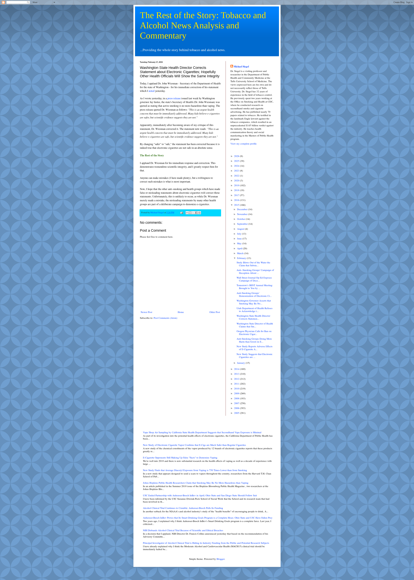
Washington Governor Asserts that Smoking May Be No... (254, 302)
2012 (237, 378)
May (239, 243)
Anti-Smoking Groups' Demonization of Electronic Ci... (254, 294)
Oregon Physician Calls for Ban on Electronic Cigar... (254, 332)
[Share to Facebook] (196, 212)
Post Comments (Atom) (165, 317)
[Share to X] (193, 212)
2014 (237, 369)
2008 (237, 398)
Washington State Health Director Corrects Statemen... (253, 317)
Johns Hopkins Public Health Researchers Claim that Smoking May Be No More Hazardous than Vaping (195, 482)
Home (181, 312)
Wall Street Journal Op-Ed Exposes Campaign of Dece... (254, 279)
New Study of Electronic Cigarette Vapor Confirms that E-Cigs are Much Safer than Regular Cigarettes (194, 444)
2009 (237, 393)
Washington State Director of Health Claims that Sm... (255, 325)
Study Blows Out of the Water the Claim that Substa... (253, 264)
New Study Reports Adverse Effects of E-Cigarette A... (254, 348)
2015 (237, 204)
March (240, 253)
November (242, 214)
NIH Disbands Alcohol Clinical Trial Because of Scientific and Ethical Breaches (183, 530)
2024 (237, 165)
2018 (237, 190)
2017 (237, 195)
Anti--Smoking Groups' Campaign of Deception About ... (255, 271)
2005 (237, 412)
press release (174, 98)
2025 (237, 160)
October (241, 218)
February (242, 258)
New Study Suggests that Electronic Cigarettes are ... (254, 355)
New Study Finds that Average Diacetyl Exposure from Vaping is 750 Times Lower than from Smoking (195, 470)
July (239, 233)
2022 (237, 175)
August (241, 228)
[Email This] (187, 212)
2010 (237, 388)
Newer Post (146, 312)
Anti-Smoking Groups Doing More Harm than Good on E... (254, 340)
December (242, 209)
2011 (237, 383)
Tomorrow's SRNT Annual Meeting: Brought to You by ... (255, 287)
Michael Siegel (241, 66)
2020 (237, 180)
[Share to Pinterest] (199, 212)
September (242, 223)
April (240, 248)
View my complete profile (243, 143)
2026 (237, 156)
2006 (237, 408)
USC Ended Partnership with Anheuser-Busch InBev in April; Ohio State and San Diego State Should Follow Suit (200, 495)
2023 (237, 170)
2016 (237, 200)
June (239, 238)
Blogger (220, 558)
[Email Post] (181, 212)
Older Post (214, 312)
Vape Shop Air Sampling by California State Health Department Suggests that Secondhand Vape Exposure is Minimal (202, 432)
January (241, 362)
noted (151, 91)
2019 (237, 185)
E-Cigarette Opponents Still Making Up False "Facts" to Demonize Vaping (180, 457)
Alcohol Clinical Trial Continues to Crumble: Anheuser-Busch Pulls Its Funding (183, 508)
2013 (237, 373)
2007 (237, 403)
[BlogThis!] (190, 212)
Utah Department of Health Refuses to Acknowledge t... (254, 309)
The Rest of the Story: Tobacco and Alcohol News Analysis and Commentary (203, 25)
